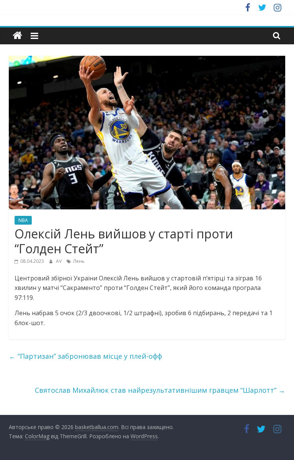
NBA (23, 220)
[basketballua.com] (17, 36)
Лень (79, 261)
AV (59, 261)
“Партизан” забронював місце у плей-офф (85, 356)
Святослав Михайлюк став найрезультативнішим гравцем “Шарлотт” (160, 390)
